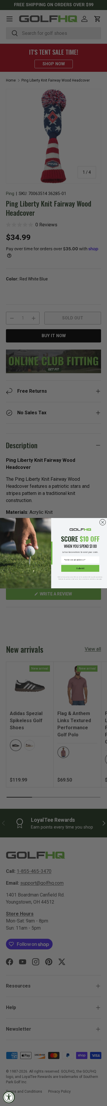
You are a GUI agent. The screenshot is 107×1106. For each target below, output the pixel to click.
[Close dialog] (103, 522)
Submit (80, 568)
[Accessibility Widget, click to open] (9, 1097)
